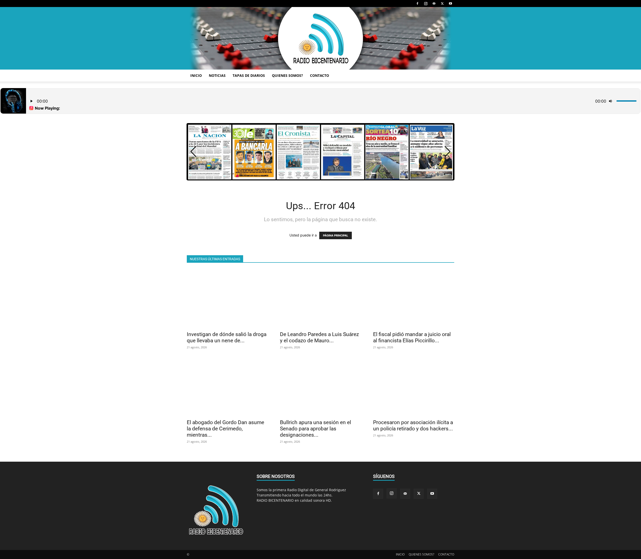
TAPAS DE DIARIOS (249, 75)
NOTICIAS (217, 75)
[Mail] (434, 3)
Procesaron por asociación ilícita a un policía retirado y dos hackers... (413, 425)
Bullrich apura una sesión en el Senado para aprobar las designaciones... (315, 428)
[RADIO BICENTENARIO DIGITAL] (320, 38)
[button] (447, 151)
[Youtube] (450, 3)
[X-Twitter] (442, 3)
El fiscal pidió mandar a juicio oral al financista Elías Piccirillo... (412, 337)
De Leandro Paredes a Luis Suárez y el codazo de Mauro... (319, 337)
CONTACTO (319, 75)
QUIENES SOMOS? (287, 75)
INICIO (196, 75)
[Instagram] (425, 3)
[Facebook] (417, 3)
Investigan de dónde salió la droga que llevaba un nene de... (226, 337)
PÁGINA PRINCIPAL (335, 235)
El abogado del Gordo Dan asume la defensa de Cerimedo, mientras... (225, 428)
